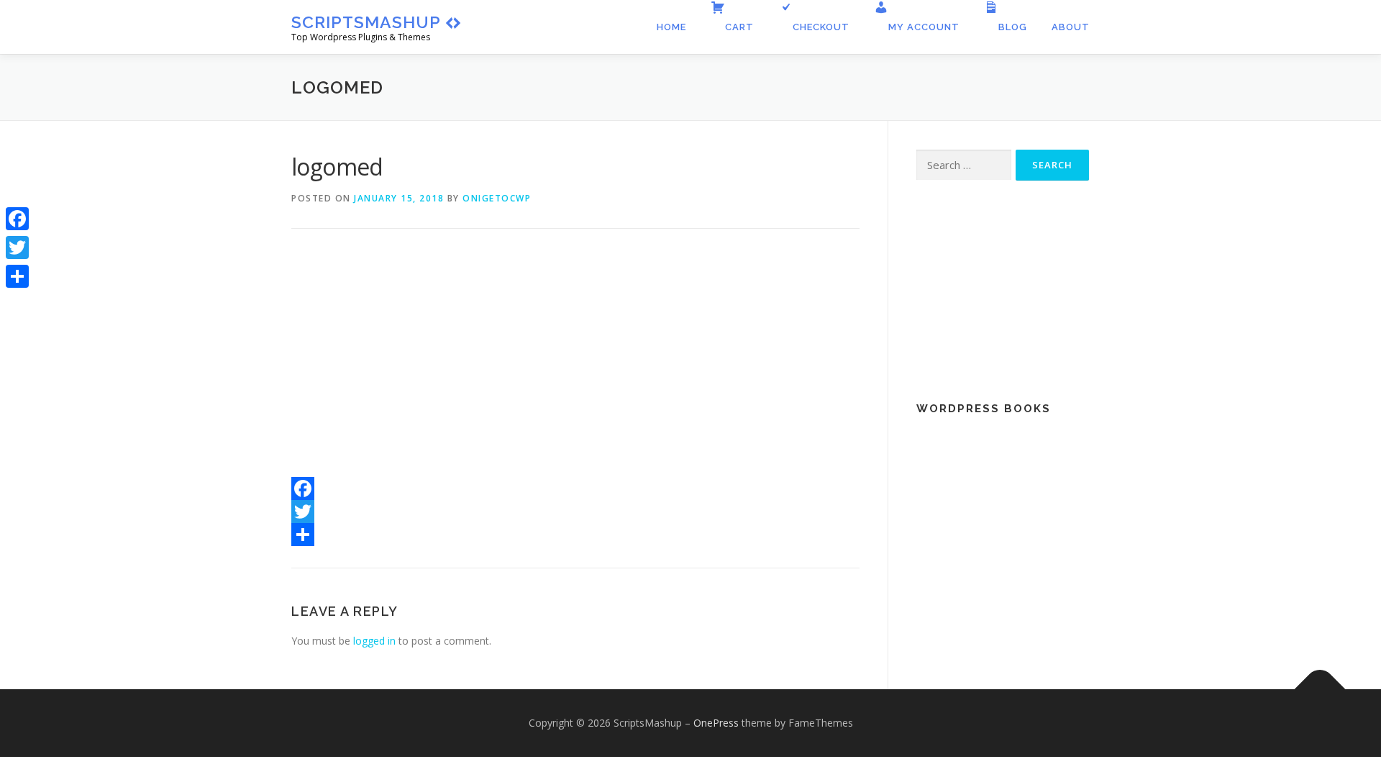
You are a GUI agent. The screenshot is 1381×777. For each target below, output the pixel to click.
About (1071, 27)
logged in (374, 641)
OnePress (716, 723)
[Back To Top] (1320, 689)
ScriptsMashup (366, 22)
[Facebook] (575, 488)
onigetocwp (496, 198)
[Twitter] (575, 511)
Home (671, 27)
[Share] (575, 534)
